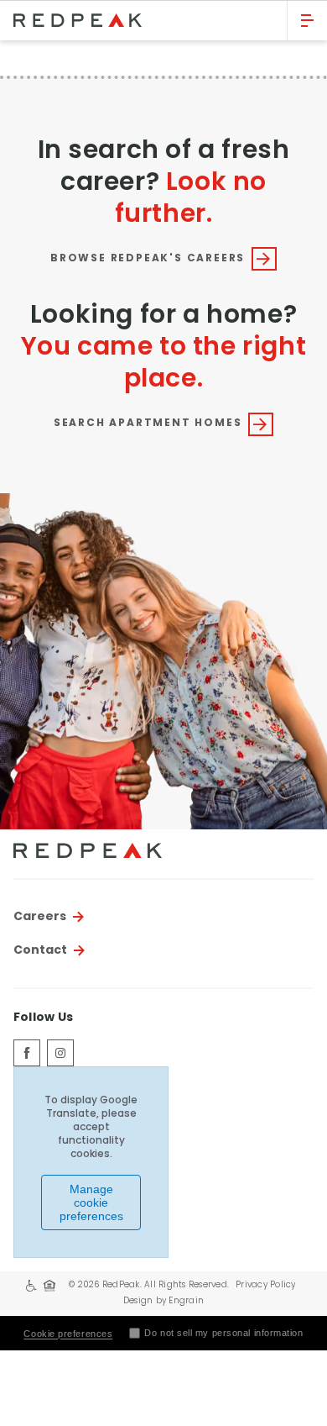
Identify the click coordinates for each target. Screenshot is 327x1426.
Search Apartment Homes (148, 423)
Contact (40, 950)
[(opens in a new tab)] (26, 1052)
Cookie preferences (67, 1334)
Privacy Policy (266, 1285)
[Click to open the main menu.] (307, 20)
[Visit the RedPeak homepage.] (143, 20)
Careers (39, 917)
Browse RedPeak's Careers (147, 258)
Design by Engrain (163, 1301)
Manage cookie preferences (91, 1202)
